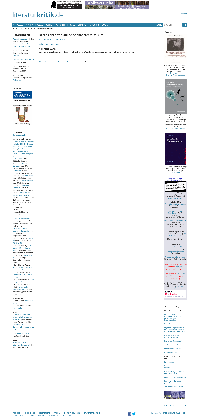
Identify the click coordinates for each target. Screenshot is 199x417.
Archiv (29, 25)
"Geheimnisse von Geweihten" (175, 212)
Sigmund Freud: (23, 326)
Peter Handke (27, 180)
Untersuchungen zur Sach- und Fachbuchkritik (174, 372)
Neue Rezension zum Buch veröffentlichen (58, 62)
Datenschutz (169, 413)
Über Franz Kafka (175, 246)
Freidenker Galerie (175, 198)
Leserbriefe (44, 413)
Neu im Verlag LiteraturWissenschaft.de (175, 74)
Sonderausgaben (20, 135)
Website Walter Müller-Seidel (175, 406)
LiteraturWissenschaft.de (175, 128)
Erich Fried (17, 171)
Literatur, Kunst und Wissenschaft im (22, 317)
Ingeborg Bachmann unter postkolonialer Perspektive (174, 382)
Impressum (156, 413)
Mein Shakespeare (20, 151)
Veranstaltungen (36, 415)
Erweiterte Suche (92, 413)
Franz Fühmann (26, 175)
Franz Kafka (17, 308)
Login (105, 25)
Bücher (49, 25)
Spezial (39, 25)
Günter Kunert (19, 141)
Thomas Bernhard (20, 164)
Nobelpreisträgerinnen (175, 251)
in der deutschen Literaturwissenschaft (21, 343)
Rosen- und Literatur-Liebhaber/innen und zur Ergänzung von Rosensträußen (173, 317)
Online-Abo (17, 80)
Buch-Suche (18, 415)
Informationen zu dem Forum (52, 39)
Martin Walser (21, 146)
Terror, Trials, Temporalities (20, 288)
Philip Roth (29, 141)
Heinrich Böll (18, 144)
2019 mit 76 (17, 243)
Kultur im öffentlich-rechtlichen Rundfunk (21, 45)
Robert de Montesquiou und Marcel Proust (22, 268)
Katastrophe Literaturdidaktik (175, 220)
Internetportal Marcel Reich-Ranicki (21, 193)
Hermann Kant (19, 153)
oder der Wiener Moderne (174, 348)
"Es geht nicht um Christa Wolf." (22, 248)
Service (71, 25)
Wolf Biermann (24, 149)
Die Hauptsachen (49, 44)
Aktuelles (18, 25)
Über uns (94, 25)
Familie (16, 55)
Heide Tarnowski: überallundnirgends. (21, 229)
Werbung (67, 415)
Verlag (184, 13)
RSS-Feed (16, 413)
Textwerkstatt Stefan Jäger (175, 257)
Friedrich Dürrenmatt (20, 157)
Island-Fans (168, 324)
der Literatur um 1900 (172, 345)
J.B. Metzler (175, 172)
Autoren (60, 25)
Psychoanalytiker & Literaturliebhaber (171, 336)
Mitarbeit (82, 25)
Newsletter (53, 415)
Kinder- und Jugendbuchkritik (175, 377)
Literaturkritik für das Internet (172, 367)
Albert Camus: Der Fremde (175, 204)
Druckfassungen (72, 413)
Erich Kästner (169, 362)
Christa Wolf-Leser (171, 352)
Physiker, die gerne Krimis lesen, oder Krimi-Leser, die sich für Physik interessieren (174, 329)
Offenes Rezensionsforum (23, 59)
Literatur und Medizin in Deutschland (22, 275)
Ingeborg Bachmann (21, 186)
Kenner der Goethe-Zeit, (173, 341)
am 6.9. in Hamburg (177, 234)
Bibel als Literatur (24, 333)
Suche (159, 25)
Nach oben (181, 413)
